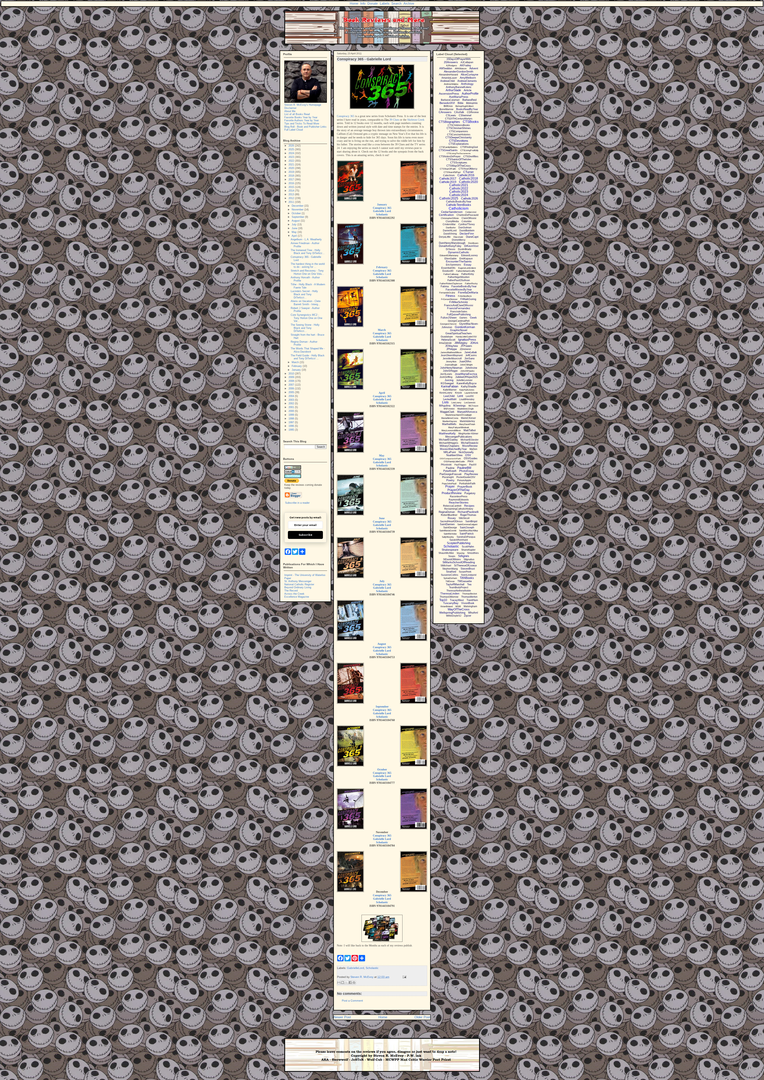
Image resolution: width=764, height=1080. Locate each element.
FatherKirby (467, 274)
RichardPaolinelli (468, 511)
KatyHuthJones (466, 390)
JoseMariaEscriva (466, 373)
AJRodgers (451, 65)
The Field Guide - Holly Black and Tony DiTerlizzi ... (308, 357)
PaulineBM (464, 467)
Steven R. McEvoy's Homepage (302, 104)
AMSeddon (445, 68)
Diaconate (458, 237)
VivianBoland (446, 606)
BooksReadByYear (467, 109)
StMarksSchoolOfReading (458, 562)
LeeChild (449, 396)
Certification (446, 214)
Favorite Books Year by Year (300, 117)
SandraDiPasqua (466, 537)
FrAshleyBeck (465, 296)
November (298, 209)
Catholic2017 (447, 178)
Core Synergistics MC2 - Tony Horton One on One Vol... (306, 318)
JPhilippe (451, 349)
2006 (291, 388)
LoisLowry (456, 402)
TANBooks (467, 578)
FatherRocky (471, 283)
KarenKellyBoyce (467, 383)
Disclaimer (290, 108)
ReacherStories (458, 502)
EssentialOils (448, 268)
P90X (471, 461)
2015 (291, 187)
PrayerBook (464, 486)
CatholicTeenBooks (458, 204)
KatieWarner (450, 389)
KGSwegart (447, 383)
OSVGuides (470, 458)
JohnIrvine (471, 367)
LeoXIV (470, 396)
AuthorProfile (470, 93)
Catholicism (459, 208)
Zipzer (467, 615)
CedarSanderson (452, 211)
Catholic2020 (468, 182)
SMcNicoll (464, 518)
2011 (291, 201)
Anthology (467, 83)
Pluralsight (448, 477)
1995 (291, 429)
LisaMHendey (466, 399)
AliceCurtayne (469, 74)
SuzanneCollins (449, 575)
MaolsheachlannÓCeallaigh (458, 415)
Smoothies (473, 553)
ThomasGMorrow (449, 596)
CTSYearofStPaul (452, 172)
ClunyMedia (452, 221)
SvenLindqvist (468, 575)
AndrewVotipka (451, 84)
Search (396, 3)
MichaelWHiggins (448, 443)
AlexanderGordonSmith (458, 71)
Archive (408, 3)
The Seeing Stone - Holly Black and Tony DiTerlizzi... (305, 327)
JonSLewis (446, 374)
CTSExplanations (459, 143)
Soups (451, 556)
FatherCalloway (451, 274)
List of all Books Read (297, 114)
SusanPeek (465, 571)
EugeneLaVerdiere (467, 268)
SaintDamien (447, 524)
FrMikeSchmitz (458, 302)
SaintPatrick (467, 533)
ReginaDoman (447, 511)
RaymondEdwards (459, 499)
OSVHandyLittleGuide (454, 461)
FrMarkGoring (468, 299)
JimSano (469, 358)
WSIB (458, 606)
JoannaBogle (451, 365)
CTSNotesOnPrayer (450, 156)
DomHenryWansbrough (452, 242)
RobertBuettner (449, 515)
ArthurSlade (453, 90)
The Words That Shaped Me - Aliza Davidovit (308, 350)
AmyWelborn (468, 77)
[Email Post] (403, 976)
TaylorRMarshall (455, 584)
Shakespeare (450, 549)
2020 (291, 168)
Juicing (449, 380)
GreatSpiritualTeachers (458, 333)
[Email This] (339, 982)
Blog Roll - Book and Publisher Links (305, 126)
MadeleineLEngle (465, 409)
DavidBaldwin (467, 230)
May (381, 455)
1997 (291, 422)
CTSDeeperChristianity (458, 137)
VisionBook (467, 603)
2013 (291, 194)
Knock (458, 392)
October (382, 769)
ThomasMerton (469, 596)
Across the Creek (294, 593)
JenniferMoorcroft (452, 358)
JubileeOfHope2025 (466, 376)
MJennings (459, 405)
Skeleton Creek (415, 119)
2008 (291, 380)
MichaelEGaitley (448, 439)
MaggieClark (447, 411)
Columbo (467, 221)
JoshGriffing (445, 377)
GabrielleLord (355, 968)
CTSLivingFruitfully (469, 150)
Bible (460, 103)
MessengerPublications (458, 436)
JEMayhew (451, 345)
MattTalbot (470, 430)
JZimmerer (465, 349)
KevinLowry (445, 392)
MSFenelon (449, 409)
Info (362, 3)
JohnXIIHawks (467, 371)
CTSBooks (471, 122)
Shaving (460, 553)
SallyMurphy (448, 537)
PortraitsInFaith (467, 483)
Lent (460, 396)
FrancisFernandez (458, 308)
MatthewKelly (447, 433)
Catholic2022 (458, 188)
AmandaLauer (449, 77)
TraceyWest (457, 600)
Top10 (443, 600)
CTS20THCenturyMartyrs (458, 118)
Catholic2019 (447, 182)
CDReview (473, 112)
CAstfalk (459, 112)
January (297, 369)
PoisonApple (464, 480)
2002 (291, 403)
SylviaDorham (450, 578)
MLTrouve (473, 406)
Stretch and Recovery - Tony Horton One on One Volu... (307, 272)
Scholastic (382, 214)
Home (354, 3)
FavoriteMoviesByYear (459, 289)
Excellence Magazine (296, 596)
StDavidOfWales (452, 559)
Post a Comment (352, 1000)
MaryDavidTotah (467, 424)
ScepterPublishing (458, 543)
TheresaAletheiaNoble (458, 590)
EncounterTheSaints (459, 261)
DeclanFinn (467, 233)
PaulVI (472, 464)
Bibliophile (472, 103)
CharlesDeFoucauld (467, 215)
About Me (289, 111)
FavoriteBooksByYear (464, 286)
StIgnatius (469, 559)
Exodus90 (447, 271)
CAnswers (445, 112)
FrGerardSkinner (449, 299)
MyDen (473, 449)
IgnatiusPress (467, 339)
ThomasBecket (469, 593)
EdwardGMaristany (449, 255)
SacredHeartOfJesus (451, 521)
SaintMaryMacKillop (468, 530)
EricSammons (453, 264)
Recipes (469, 505)
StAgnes (463, 556)
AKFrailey (465, 65)
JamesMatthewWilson (451, 352)
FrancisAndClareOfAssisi (458, 305)
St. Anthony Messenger (297, 581)
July (382, 581)
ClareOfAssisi (469, 218)
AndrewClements (467, 80)
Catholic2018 (468, 178)
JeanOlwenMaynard (452, 355)
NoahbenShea (454, 455)
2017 (291, 179)
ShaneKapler (468, 549)
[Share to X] (346, 982)
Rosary (452, 518)
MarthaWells (449, 424)
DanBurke (451, 227)
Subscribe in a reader (297, 502)
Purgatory (470, 493)
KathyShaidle (468, 386)
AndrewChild (447, 80)
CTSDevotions (458, 140)
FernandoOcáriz (447, 292)
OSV (468, 455)
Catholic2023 (458, 191)
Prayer (450, 486)
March (382, 329)
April (382, 392)
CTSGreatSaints (448, 150)
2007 (291, 384)
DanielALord (450, 230)
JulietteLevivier (464, 380)
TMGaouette (464, 581)
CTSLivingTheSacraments (459, 153)
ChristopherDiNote (450, 218)
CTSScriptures (458, 162)
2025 (291, 149)
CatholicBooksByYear (458, 201)
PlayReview (471, 474)
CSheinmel (465, 115)
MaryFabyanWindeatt (458, 427)
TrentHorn (472, 600)
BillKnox (448, 106)
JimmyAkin (451, 361)
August (381, 643)
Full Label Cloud (293, 129)
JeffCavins (471, 355)
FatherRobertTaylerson (451, 283)
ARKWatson (461, 68)
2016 (291, 183)
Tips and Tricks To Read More (301, 123)
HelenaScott (448, 339)
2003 (291, 399)
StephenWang (450, 568)
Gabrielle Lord (382, 211)
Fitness (450, 295)
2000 (291, 411)
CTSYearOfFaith (448, 169)
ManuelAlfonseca (467, 411)
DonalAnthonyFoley (450, 245)
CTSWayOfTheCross (458, 165)
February (297, 366)
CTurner (468, 172)
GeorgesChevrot (448, 324)
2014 (291, 190)
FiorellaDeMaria (468, 292)
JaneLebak (470, 352)
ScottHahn (468, 546)
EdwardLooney (469, 255)
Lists (445, 402)
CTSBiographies (449, 121)
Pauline (450, 467)
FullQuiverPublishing (459, 314)
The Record (291, 590)
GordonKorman (465, 327)
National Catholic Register (299, 584)
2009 (291, 377)
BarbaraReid (469, 99)
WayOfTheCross (459, 609)
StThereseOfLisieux (465, 565)
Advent (473, 68)
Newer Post (342, 1017)
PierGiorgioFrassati (450, 474)
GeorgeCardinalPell (459, 321)
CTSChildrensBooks (459, 125)
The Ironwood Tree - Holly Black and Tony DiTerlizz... (308, 252)
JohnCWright (466, 365)
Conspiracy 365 (345, 116)
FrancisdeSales (458, 311)
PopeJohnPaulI (449, 483)
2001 (291, 407)
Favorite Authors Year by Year (301, 120)
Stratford (451, 571)
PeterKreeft (449, 470)
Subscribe (305, 534)
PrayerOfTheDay (458, 490)
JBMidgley (460, 342)
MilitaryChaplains (449, 445)
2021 (291, 164)
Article (468, 90)
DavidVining (450, 233)
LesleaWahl (449, 399)
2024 (291, 153)
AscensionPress (449, 93)
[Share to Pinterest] (354, 982)
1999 (291, 414)
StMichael (445, 565)
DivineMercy (458, 239)
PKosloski (446, 464)
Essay (467, 264)
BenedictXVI (447, 103)
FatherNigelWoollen (459, 277)
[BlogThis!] (343, 982)
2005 (291, 392)
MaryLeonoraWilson (451, 430)
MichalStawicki (469, 442)
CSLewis (451, 115)
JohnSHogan (450, 370)
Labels (384, 3)
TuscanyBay (450, 603)
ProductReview (452, 493)
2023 (291, 156)
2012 (291, 198)
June (382, 518)
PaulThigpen (460, 464)
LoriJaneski (469, 402)
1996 (291, 425)
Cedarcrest (470, 212)
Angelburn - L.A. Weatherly (306, 239)
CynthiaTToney (466, 224)
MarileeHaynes (449, 421)
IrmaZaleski (445, 343)
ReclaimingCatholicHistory (458, 508)
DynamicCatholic (458, 252)
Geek (473, 317)
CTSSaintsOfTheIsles (458, 159)
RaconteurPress (458, 496)
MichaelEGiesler (469, 439)
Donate (372, 3)
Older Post (422, 1017)
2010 (291, 373)
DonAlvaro (473, 243)
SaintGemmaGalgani (467, 524)
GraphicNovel (458, 330)
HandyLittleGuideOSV (466, 336)
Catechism (449, 175)
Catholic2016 (465, 175)
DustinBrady (464, 249)
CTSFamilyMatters (448, 147)
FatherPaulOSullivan (458, 280)
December (298, 205)
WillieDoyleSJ (453, 615)
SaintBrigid (471, 521)
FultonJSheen (449, 317)
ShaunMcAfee (446, 553)
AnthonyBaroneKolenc (459, 87)
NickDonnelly (466, 452)
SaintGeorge (450, 527)
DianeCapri (472, 236)
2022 (291, 160)
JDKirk (474, 342)
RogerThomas (468, 514)
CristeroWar (449, 224)
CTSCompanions (458, 131)
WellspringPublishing (452, 612)
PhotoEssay (466, 470)
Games (463, 317)
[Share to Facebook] (350, 982)
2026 (291, 145)
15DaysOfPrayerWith (458, 59)
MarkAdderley (467, 421)
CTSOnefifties (470, 156)
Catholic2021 (458, 185)
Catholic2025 (448, 198)
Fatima (445, 286)
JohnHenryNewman (451, 367)
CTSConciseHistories (458, 134)
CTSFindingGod (469, 147)
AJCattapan (467, 62)
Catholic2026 (469, 198)
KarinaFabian (449, 386)
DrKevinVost (471, 245)
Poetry (450, 480)
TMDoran (450, 581)
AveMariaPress (458, 96)
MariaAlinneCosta (449, 418)
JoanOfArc (465, 361)
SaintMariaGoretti (447, 530)
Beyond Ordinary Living (297, 587)
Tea (469, 584)
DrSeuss (450, 249)
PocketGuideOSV (465, 477)
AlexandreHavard (448, 74)
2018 (291, 175)
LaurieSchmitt (471, 393)
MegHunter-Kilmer (468, 433)
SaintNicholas (450, 534)
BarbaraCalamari (450, 100)
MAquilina (444, 405)
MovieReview (469, 445)
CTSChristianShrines (459, 128)
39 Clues (394, 119)
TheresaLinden (449, 593)
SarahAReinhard (458, 540)
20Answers (451, 62)
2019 (291, 171)
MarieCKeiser (468, 418)
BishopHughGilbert (464, 106)
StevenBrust (468, 568)
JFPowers (466, 345)
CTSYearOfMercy (468, 168)
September (382, 706)
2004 (291, 396)
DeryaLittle (445, 237)
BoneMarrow (446, 109)
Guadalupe (447, 336)
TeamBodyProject (458, 587)
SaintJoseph (467, 527)
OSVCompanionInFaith (450, 458)
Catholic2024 (458, 195)
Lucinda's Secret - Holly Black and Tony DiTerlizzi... (304, 294)
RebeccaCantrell (452, 505)
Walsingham (470, 606)
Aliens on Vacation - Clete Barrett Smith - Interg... (306, 303)
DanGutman (465, 227)
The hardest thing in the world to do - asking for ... (308, 265)
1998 (291, 418)
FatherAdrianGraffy (465, 271)
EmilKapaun (466, 258)
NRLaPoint (449, 452)
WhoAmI (473, 612)
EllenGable (450, 258)
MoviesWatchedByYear (453, 449)
